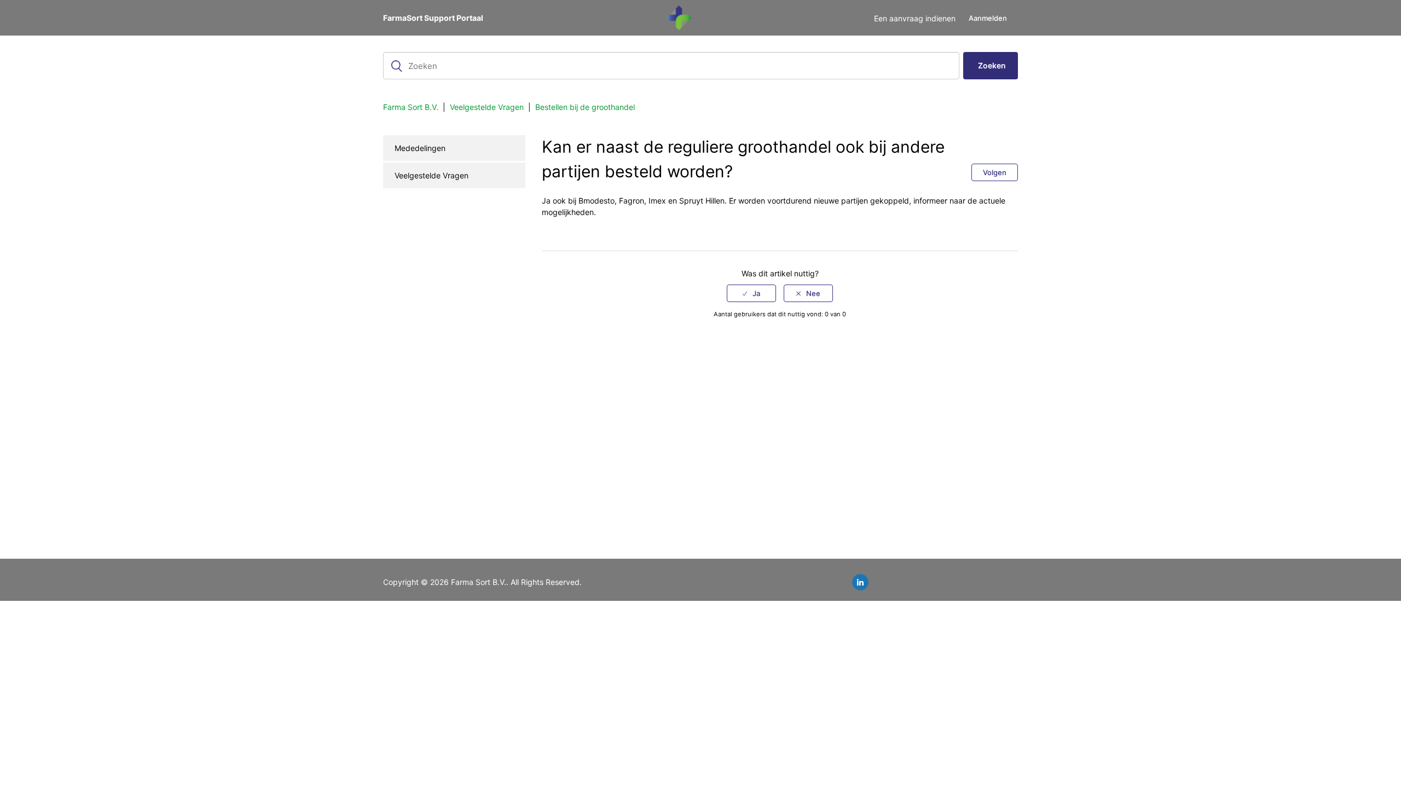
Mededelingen (420, 148)
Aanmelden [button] (988, 18)
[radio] (751, 293)
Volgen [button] (994, 172)
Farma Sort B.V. (410, 107)
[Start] (679, 17)
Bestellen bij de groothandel (585, 107)
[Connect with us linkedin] (860, 582)
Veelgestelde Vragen (487, 107)
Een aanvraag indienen (915, 18)
